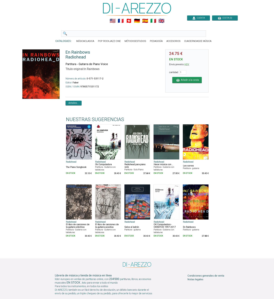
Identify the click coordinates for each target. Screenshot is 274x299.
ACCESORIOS (173, 41)
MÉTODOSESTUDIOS (135, 41)
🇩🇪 (137, 20)
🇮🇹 (153, 20)
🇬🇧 (161, 20)
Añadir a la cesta (189, 80)
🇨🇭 (129, 20)
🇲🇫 (121, 20)
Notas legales (195, 279)
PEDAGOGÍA (156, 41)
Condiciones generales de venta (206, 276)
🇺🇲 (113, 20)
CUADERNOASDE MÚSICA (197, 41)
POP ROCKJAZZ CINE (109, 41)
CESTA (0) (226, 17)
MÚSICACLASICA (85, 41)
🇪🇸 (145, 20)
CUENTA (200, 17)
